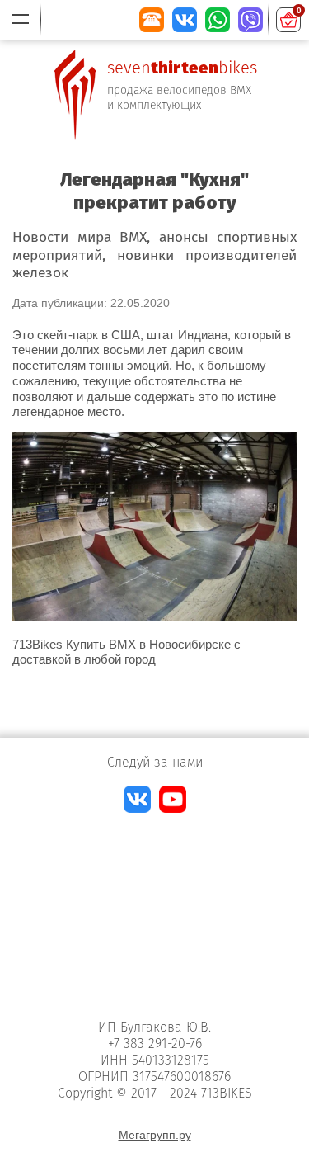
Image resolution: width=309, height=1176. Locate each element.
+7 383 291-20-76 (155, 1043)
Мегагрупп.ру (155, 1134)
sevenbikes (182, 68)
